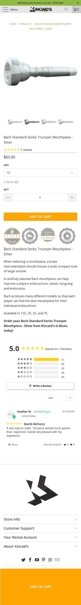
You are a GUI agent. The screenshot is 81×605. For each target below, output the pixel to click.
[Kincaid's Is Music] (40, 9)
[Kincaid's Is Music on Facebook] (30, 559)
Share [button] (14, 444)
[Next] (73, 71)
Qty (6, 189)
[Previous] (7, 71)
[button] (66, 444)
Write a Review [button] (42, 386)
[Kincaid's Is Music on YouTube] (37, 559)
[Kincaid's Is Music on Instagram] (50, 559)
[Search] (67, 9)
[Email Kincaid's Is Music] (57, 559)
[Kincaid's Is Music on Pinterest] (44, 559)
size (6, 165)
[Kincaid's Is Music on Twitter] (23, 559)
